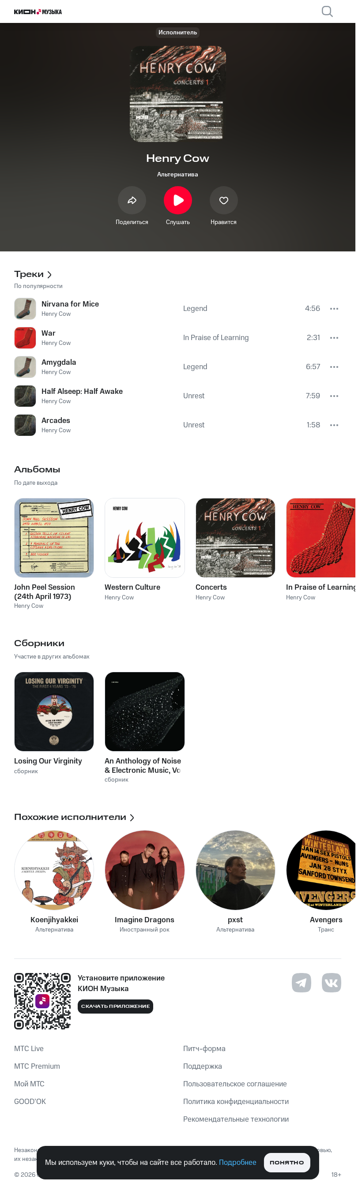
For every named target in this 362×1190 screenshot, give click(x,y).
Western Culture (132, 587)
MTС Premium (37, 1066)
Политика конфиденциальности (236, 1101)
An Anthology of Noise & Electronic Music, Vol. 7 (145, 766)
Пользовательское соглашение (235, 1084)
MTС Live (29, 1049)
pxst (235, 920)
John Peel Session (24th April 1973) (44, 592)
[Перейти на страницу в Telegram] (301, 982)
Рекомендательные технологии (236, 1119)
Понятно (287, 1163)
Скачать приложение (115, 1006)
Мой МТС (29, 1084)
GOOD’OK (30, 1101)
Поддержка (202, 1066)
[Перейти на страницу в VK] (331, 982)
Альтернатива (177, 174)
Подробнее (237, 1162)
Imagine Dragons (144, 920)
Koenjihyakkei (54, 920)
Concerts (211, 587)
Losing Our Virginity (48, 761)
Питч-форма (204, 1049)
